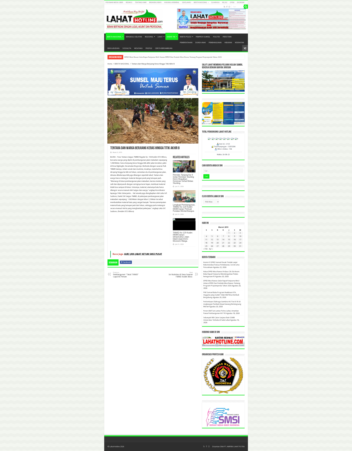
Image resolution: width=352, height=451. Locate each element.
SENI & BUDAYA (113, 48)
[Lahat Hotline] (134, 18)
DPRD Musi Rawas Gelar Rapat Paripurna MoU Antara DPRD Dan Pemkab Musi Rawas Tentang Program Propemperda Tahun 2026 (173, 57)
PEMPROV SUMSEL (203, 37)
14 (223, 239)
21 (223, 243)
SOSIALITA (127, 48)
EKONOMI (240, 2)
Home (110, 64)
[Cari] (246, 7)
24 (240, 243)
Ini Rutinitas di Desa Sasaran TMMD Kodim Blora (181, 275)
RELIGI (224, 2)
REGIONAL (149, 37)
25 (206, 246)
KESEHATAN (239, 42)
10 (240, 236)
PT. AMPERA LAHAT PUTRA (234, 447)
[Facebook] (227, 6)
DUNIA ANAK (200, 42)
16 (235, 239)
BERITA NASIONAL (200, 2)
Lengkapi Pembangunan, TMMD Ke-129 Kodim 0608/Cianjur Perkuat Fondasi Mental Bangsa (184, 208)
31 (240, 246)
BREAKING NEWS (155, 2)
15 (229, 239)
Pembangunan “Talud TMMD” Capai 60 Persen (125, 275)
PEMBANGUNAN (215, 42)
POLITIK (216, 37)
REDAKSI (129, 2)
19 (212, 243)
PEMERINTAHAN (186, 42)
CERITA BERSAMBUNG (163, 48)
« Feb (205, 249)
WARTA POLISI (185, 37)
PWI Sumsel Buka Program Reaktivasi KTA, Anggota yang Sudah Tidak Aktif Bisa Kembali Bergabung (221, 294)
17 (240, 239)
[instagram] (229, 6)
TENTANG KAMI (140, 2)
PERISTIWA (227, 37)
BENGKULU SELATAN (134, 37)
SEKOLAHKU (186, 2)
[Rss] (224, 6)
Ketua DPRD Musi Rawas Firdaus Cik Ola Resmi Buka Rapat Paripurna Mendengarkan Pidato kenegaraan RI (221, 273)
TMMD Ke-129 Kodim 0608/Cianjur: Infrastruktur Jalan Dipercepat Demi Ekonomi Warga (183, 236)
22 (229, 243)
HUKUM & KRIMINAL (171, 2)
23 (235, 243)
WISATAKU (138, 48)
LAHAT (160, 37)
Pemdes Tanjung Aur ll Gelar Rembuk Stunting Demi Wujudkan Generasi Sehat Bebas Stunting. (183, 179)
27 (217, 246)
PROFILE (149, 48)
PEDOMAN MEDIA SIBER (114, 2)
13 (217, 239)
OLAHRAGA (215, 2)
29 (229, 246)
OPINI (232, 2)
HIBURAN (228, 42)
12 (212, 239)
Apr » (211, 249)
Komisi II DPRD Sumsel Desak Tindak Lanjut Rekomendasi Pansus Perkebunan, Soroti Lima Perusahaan (221, 264)
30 (235, 246)
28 (223, 246)
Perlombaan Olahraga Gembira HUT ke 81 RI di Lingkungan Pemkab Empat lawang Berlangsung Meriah (222, 304)
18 (206, 243)
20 (217, 243)
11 (206, 239)
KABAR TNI (171, 37)
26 (212, 246)
